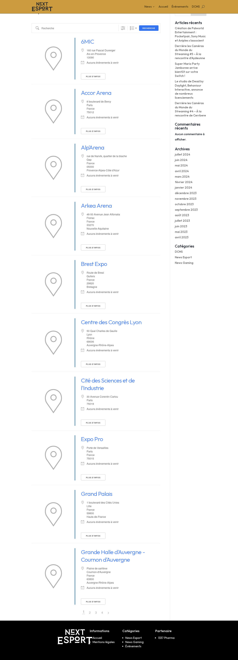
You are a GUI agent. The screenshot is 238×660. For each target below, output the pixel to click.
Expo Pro (92, 439)
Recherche (148, 28)
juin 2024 (181, 160)
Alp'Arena (92, 147)
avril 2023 (181, 237)
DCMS (196, 6)
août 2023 (182, 215)
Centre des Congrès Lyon (111, 322)
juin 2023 (181, 226)
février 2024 (184, 182)
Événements (180, 6)
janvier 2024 (183, 187)
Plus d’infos (93, 76)
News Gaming (184, 263)
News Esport (183, 257)
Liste (132, 28)
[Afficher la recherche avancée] (123, 28)
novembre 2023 (185, 199)
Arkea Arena (96, 205)
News (148, 6)
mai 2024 (181, 165)
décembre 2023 (186, 193)
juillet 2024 (182, 154)
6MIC (87, 41)
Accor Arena (96, 92)
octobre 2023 (184, 204)
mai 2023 (181, 232)
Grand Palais (96, 493)
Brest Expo (94, 263)
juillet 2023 (182, 220)
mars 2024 (182, 176)
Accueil (163, 6)
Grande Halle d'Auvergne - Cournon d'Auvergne (113, 555)
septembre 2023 (186, 209)
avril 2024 (182, 171)
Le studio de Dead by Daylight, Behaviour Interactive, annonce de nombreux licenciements (189, 89)
